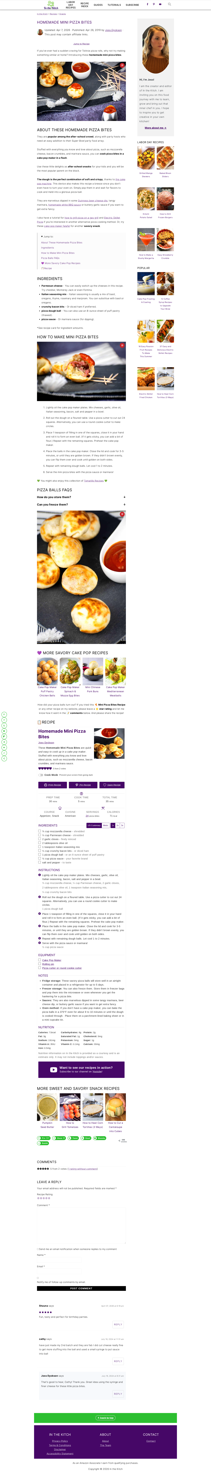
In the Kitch (42, 14)
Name (41, 1255)
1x (113, 825)
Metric (105, 825)
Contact (151, 1441)
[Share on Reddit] (4, 753)
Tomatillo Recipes (94, 480)
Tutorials (114, 5)
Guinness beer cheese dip (92, 200)
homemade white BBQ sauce (64, 204)
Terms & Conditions (60, 1445)
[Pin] (122, 65)
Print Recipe (54, 785)
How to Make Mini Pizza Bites (57, 253)
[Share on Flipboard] (4, 736)
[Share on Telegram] (4, 742)
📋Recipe (46, 268)
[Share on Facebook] (4, 720)
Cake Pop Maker (51, 960)
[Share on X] (4, 725)
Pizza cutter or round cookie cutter (62, 968)
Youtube (97, 1071)
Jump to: (48, 236)
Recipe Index (85, 5)
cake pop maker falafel (57, 226)
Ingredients (47, 247)
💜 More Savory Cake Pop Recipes (60, 263)
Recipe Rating (45, 1194)
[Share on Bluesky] (4, 731)
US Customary (94, 825)
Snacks (62, 14)
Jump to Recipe (81, 44)
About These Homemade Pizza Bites (61, 242)
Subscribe (132, 5)
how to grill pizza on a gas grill (82, 217)
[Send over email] (4, 747)
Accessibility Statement (60, 1453)
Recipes (53, 14)
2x (117, 825)
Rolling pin (48, 964)
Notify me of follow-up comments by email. (61, 1282)
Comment (43, 1205)
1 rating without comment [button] (82, 1168)
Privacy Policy (60, 1441)
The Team (105, 1445)
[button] (39, 769)
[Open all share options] (4, 758)
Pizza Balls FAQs (50, 258)
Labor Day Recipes (71, 5)
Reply (118, 1324)
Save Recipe (114, 785)
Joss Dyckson (46, 742)
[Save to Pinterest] (4, 714)
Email (41, 1266)
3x (122, 825)
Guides (98, 5)
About (105, 1441)
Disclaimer (60, 1449)
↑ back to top (105, 1417)
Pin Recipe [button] (85, 785)
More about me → (156, 127)
